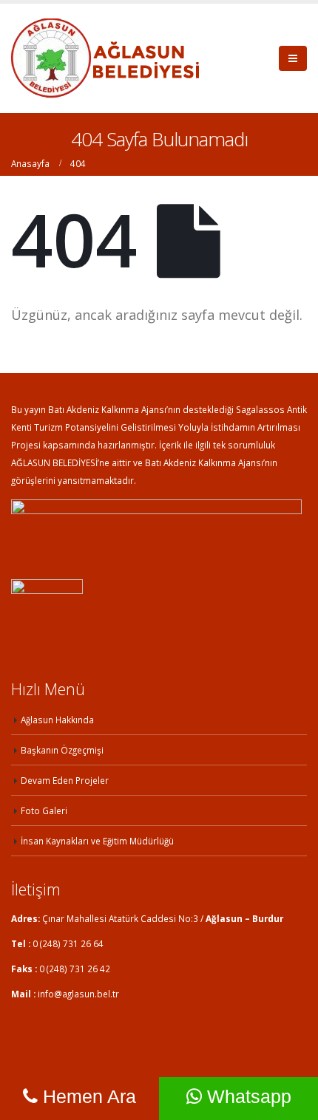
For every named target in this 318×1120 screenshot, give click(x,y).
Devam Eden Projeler (65, 780)
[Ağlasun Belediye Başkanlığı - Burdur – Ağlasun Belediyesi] (105, 58)
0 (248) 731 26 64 (68, 943)
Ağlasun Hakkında (57, 719)
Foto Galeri (44, 810)
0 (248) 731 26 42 (74, 968)
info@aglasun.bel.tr (78, 994)
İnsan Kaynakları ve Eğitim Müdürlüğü (97, 841)
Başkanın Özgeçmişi (62, 750)
